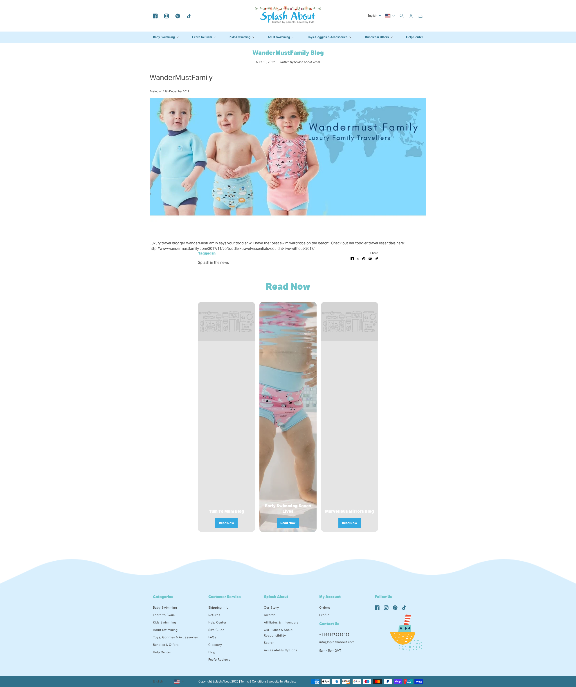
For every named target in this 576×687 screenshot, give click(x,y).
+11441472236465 (334, 635)
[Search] (401, 15)
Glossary (215, 645)
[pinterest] (178, 15)
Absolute (290, 681)
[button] (376, 258)
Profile (324, 615)
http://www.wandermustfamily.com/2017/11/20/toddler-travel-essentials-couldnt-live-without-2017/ (232, 248)
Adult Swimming (165, 630)
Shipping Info (218, 608)
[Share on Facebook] (352, 258)
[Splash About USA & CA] (288, 16)
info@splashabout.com (337, 642)
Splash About (276, 596)
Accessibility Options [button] (280, 650)
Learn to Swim (164, 615)
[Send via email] (370, 258)
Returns (214, 615)
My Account (330, 596)
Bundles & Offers (166, 645)
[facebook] (155, 15)
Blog (211, 652)
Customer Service (224, 596)
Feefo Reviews (219, 660)
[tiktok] (189, 15)
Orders (324, 608)
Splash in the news (213, 262)
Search (269, 643)
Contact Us (329, 623)
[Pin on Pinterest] (363, 258)
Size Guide (216, 630)
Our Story (271, 608)
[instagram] (166, 15)
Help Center (162, 652)
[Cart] (420, 15)
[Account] (411, 15)
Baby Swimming (165, 608)
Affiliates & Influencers (281, 622)
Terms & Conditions (254, 681)
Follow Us (383, 596)
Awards (270, 615)
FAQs (212, 637)
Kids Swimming (164, 622)
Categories (163, 596)
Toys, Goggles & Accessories (175, 637)
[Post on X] (358, 258)
